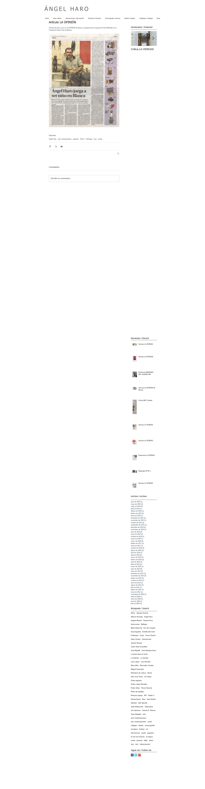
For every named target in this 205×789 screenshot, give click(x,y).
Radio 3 (151, 695)
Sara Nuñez (151, 699)
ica (147, 729)
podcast (139, 740)
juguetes (76, 139)
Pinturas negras (137, 695)
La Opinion (135, 658)
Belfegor (144, 624)
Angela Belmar (136, 620)
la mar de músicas (138, 737)
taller (146, 740)
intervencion (135, 733)
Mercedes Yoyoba (147, 665)
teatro (151, 740)
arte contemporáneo (65, 139)
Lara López (135, 662)
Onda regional (136, 680)
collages (134, 725)
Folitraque (89, 139)
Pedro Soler (135, 688)
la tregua (149, 737)
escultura (134, 729)
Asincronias (135, 624)
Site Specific (142, 703)
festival (141, 729)
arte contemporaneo (138, 718)
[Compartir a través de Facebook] (50, 146)
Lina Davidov (146, 662)
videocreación (145, 744)
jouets (100, 139)
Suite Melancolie (137, 707)
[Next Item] (153, 38)
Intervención (146, 639)
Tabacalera (149, 707)
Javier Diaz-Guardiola (139, 647)
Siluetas (134, 703)
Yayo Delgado (136, 714)
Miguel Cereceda (137, 669)
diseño (140, 725)
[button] (57, 18)
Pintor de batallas (137, 692)
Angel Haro (52, 139)
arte (144, 714)
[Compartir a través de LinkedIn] (62, 146)
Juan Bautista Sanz (149, 650)
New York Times (137, 677)
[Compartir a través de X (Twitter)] (56, 146)
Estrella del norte (148, 632)
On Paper (148, 677)
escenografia (150, 725)
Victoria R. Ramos (149, 710)
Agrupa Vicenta (142, 613)
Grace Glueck (150, 635)
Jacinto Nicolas (136, 643)
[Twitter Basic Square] (135, 755)
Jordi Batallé (135, 650)
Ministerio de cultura (138, 673)
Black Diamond (136, 628)
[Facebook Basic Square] (132, 755)
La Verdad (144, 658)
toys (95, 139)
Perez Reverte (146, 688)
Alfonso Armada (137, 617)
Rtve (143, 699)
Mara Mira (135, 665)
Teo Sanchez (136, 710)
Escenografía (136, 632)
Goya (142, 635)
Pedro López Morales (139, 684)
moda (133, 740)
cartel (150, 722)
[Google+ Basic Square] (139, 755)
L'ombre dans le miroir (139, 654)
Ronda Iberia (136, 699)
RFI (145, 695)
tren (136, 744)
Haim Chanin (136, 639)
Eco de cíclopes (149, 628)
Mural (149, 673)
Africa (82, 139)
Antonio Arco (148, 620)
